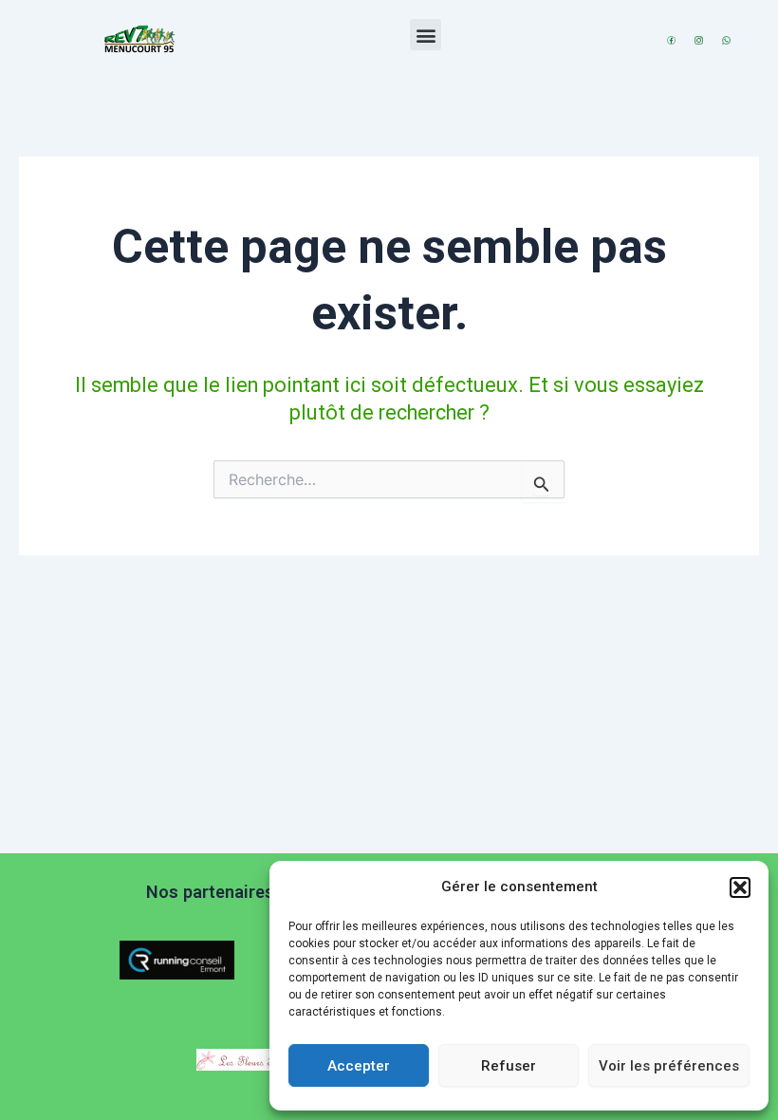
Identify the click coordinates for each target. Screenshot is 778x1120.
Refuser (508, 1065)
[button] (740, 887)
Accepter (358, 1065)
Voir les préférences (669, 1065)
